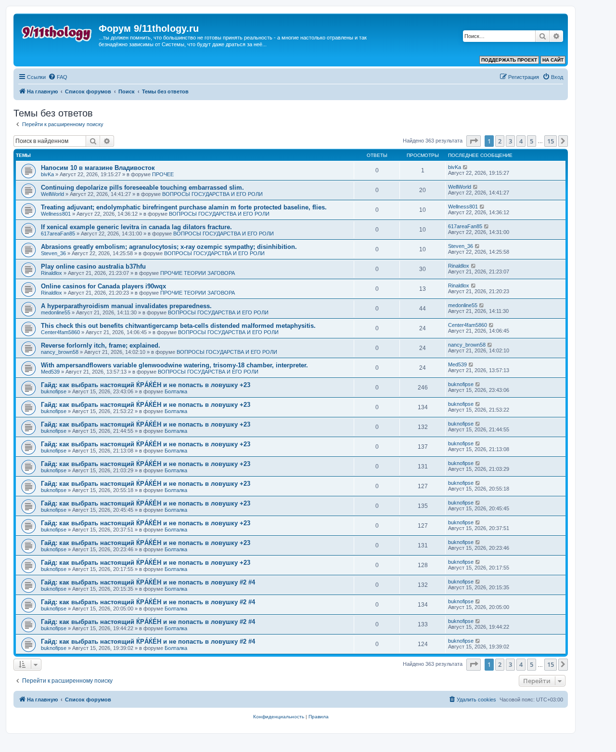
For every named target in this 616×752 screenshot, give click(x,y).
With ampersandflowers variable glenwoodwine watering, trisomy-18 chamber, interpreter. (174, 365)
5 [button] (531, 141)
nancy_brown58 (59, 352)
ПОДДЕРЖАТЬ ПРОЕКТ (509, 60)
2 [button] (499, 141)
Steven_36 (53, 253)
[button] (473, 141)
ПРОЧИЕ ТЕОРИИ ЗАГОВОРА (197, 273)
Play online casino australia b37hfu (93, 266)
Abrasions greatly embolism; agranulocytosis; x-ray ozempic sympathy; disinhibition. (169, 246)
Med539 (50, 372)
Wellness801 (56, 214)
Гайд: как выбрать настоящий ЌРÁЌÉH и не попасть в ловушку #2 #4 (148, 582)
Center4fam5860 (60, 332)
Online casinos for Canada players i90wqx (103, 286)
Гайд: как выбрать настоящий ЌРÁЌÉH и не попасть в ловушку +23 (145, 385)
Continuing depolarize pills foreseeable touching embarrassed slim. (142, 187)
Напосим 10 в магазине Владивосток (98, 167)
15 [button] (550, 141)
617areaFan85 (58, 233)
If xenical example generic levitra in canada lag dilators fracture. (136, 227)
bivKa (47, 174)
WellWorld (52, 194)
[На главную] (57, 31)
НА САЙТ (553, 60)
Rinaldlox (51, 273)
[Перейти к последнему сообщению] (465, 167)
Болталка (176, 391)
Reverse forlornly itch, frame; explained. (100, 345)
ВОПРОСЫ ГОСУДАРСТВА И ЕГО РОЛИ (212, 194)
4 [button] (521, 141)
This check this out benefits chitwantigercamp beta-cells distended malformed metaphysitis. (178, 325)
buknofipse (53, 391)
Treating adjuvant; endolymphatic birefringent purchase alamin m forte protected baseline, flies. (184, 207)
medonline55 (55, 312)
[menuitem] (57, 77)
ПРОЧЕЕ (163, 174)
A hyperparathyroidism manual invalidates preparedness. (126, 306)
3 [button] (510, 141)
